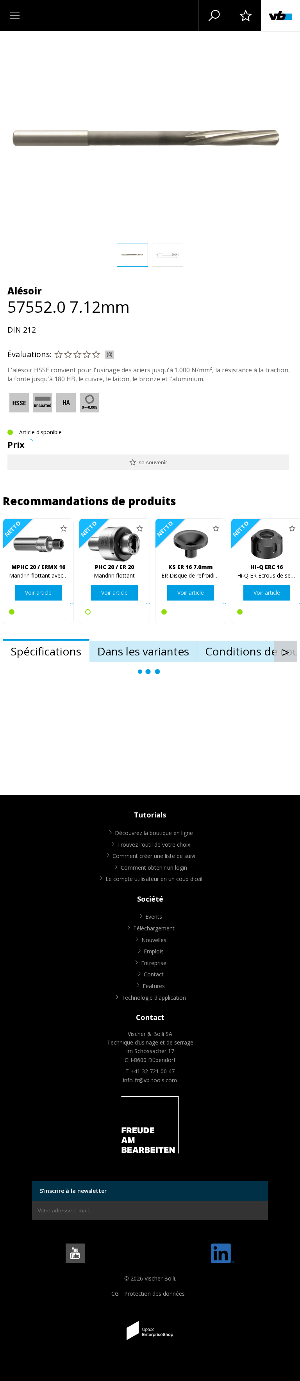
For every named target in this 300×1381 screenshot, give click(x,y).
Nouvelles (153, 940)
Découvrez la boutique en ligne (154, 833)
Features (154, 986)
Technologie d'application (153, 997)
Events (153, 916)
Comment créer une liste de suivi (153, 856)
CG (115, 1293)
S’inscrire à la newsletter (73, 1190)
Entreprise (153, 963)
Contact (154, 974)
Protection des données (154, 1293)
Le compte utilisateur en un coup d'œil (153, 879)
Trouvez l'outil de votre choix (153, 844)
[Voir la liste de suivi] (245, 15)
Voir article (38, 592)
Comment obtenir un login (154, 867)
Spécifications (46, 651)
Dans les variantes (143, 651)
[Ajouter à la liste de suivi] (63, 528)
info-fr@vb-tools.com (150, 1080)
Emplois (154, 951)
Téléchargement (154, 928)
